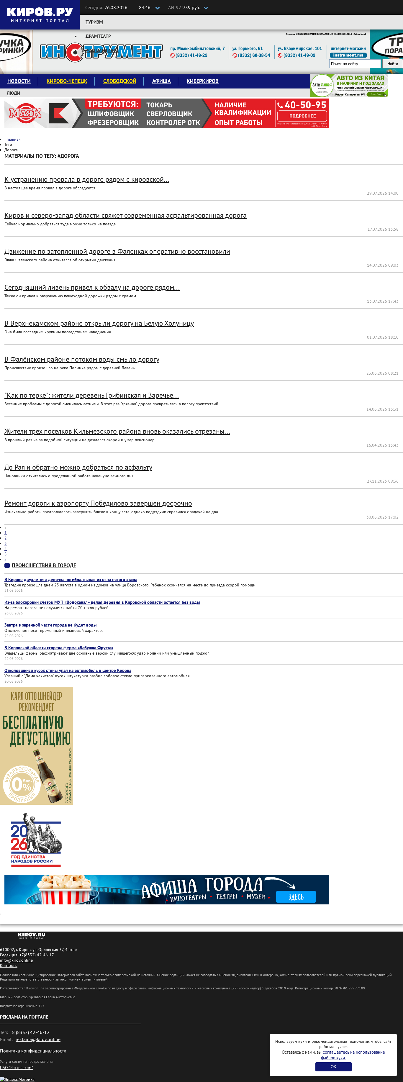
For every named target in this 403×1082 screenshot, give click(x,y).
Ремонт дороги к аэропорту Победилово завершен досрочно (98, 503)
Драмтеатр (98, 36)
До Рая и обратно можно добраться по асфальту (78, 467)
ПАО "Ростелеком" (16, 1067)
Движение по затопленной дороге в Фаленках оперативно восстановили (117, 251)
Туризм (94, 22)
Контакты (8, 965)
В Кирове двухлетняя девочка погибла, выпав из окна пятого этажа (70, 579)
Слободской (119, 81)
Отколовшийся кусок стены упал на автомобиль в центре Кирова (67, 670)
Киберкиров (203, 81)
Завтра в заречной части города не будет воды (50, 625)
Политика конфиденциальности (33, 1051)
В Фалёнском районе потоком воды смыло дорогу (81, 359)
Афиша (161, 81)
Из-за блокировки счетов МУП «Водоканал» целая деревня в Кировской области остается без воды (102, 602)
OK (333, 1067)
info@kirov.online (16, 960)
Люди (13, 93)
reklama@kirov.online (38, 1039)
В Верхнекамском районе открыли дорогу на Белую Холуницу (99, 323)
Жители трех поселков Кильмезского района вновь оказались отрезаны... (117, 431)
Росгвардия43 (102, 50)
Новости (19, 81)
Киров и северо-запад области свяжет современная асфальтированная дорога (125, 215)
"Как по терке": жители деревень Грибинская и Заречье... (91, 395)
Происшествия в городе (44, 565)
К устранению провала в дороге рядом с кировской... (86, 179)
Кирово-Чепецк (67, 81)
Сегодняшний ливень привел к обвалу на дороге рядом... (92, 287)
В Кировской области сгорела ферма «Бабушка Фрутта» (58, 647)
